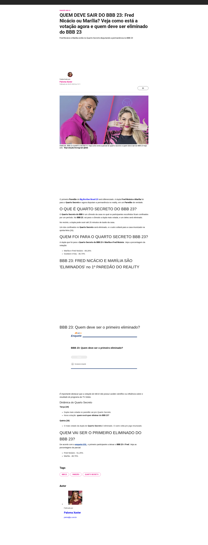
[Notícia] (143, 88)
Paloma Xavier (66, 82)
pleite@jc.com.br (70, 517)
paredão (75, 474)
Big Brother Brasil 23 (89, 199)
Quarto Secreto (91, 474)
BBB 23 (64, 474)
